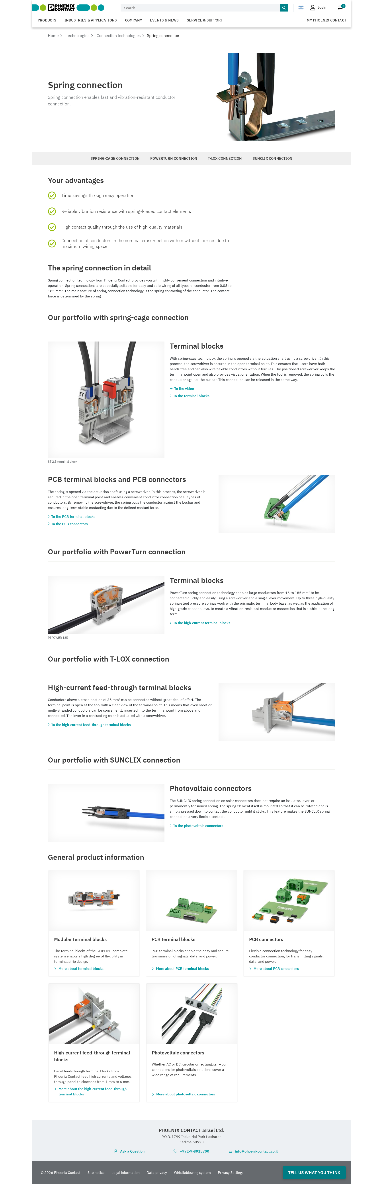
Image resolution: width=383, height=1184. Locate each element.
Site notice (96, 1172)
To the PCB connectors (69, 524)
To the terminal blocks (191, 396)
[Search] (284, 8)
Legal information (126, 1172)
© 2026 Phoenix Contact (60, 1172)
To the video (184, 388)
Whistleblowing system (192, 1172)
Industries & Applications (90, 20)
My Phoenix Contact (326, 20)
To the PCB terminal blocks (73, 516)
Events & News (164, 20)
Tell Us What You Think (314, 1172)
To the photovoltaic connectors (198, 825)
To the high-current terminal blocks (201, 623)
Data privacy (157, 1172)
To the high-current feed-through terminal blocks (91, 724)
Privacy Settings (231, 1172)
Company (133, 20)
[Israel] (301, 7)
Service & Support (205, 20)
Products (47, 20)
